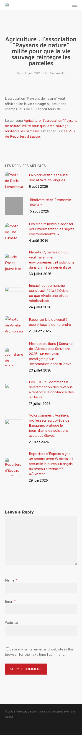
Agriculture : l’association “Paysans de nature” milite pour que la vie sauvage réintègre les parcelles (41, 126)
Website (11, 623)
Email (10, 601)
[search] (65, 5)
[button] (74, 5)
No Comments (54, 73)
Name (11, 580)
